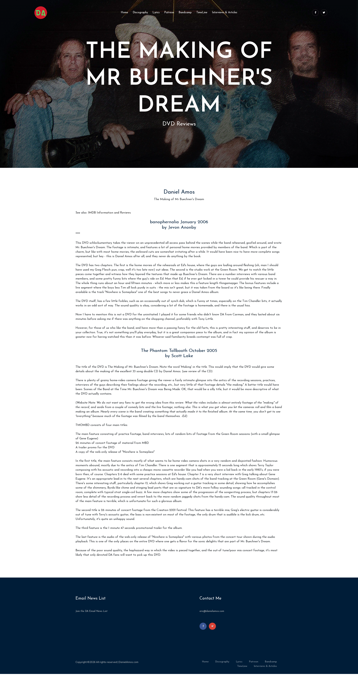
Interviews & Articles (224, 12)
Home (124, 12)
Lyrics (156, 12)
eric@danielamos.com (212, 611)
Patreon (169, 12)
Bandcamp (185, 12)
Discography (140, 12)
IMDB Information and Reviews (109, 212)
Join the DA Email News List (92, 611)
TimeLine (201, 12)
